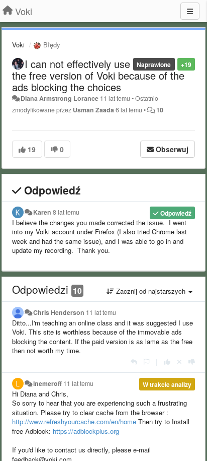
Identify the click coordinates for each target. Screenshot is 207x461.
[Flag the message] (146, 361)
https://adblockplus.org (86, 431)
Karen (42, 212)
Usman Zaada (93, 109)
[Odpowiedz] (134, 361)
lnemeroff (47, 383)
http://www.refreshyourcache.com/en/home (74, 421)
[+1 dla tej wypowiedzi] (167, 361)
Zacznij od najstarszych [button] (150, 291)
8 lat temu (66, 212)
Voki (18, 44)
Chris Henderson (58, 312)
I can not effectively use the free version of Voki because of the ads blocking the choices (98, 75)
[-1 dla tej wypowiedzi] (191, 361)
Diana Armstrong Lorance (59, 98)
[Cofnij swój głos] (179, 361)
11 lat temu (101, 312)
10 (159, 109)
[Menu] (189, 11)
